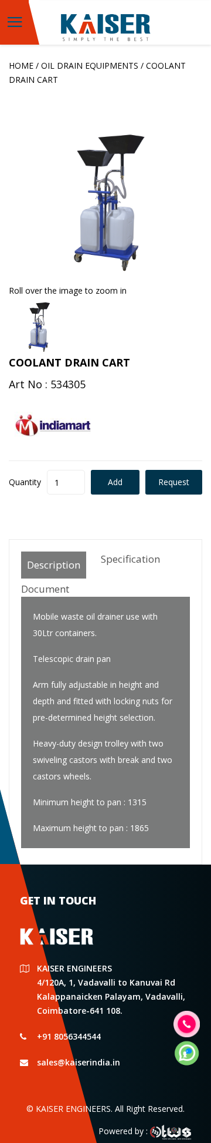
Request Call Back (173, 485)
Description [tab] (53, 565)
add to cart (115, 485)
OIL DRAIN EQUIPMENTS (89, 65)
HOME (21, 65)
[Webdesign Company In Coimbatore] (170, 1131)
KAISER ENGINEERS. (74, 1108)
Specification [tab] (130, 559)
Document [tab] (45, 589)
